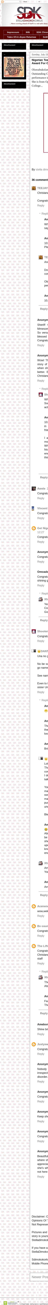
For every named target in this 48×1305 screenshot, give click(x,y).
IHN (28, 32)
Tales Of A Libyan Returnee (21, 37)
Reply (40, 205)
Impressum (13, 32)
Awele (41, 488)
